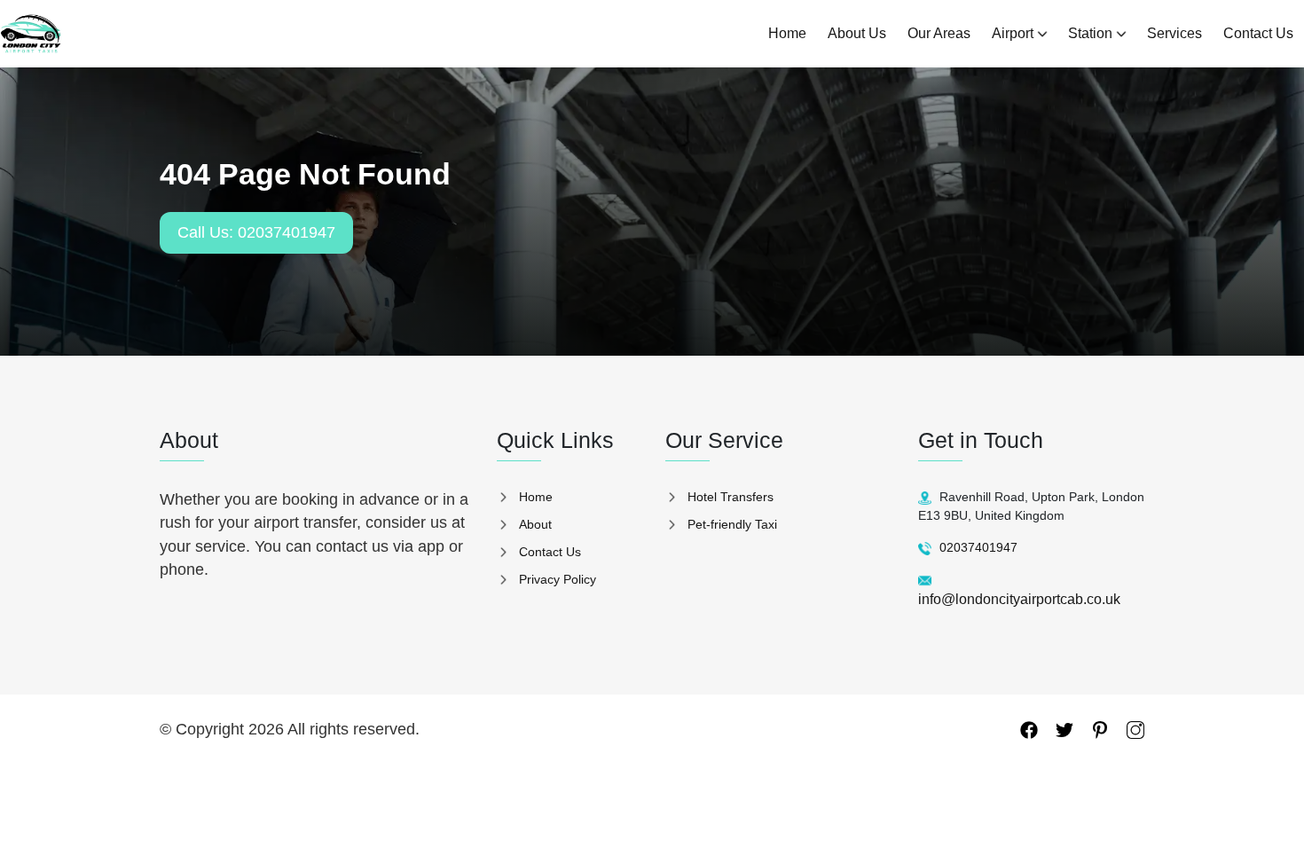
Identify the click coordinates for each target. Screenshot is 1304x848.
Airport (1012, 33)
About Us (857, 33)
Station (1090, 33)
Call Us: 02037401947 (256, 232)
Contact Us (1258, 33)
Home (787, 33)
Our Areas (938, 33)
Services (1174, 33)
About (535, 524)
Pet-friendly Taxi (732, 524)
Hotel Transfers (730, 497)
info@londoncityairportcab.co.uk (1019, 599)
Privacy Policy (557, 579)
